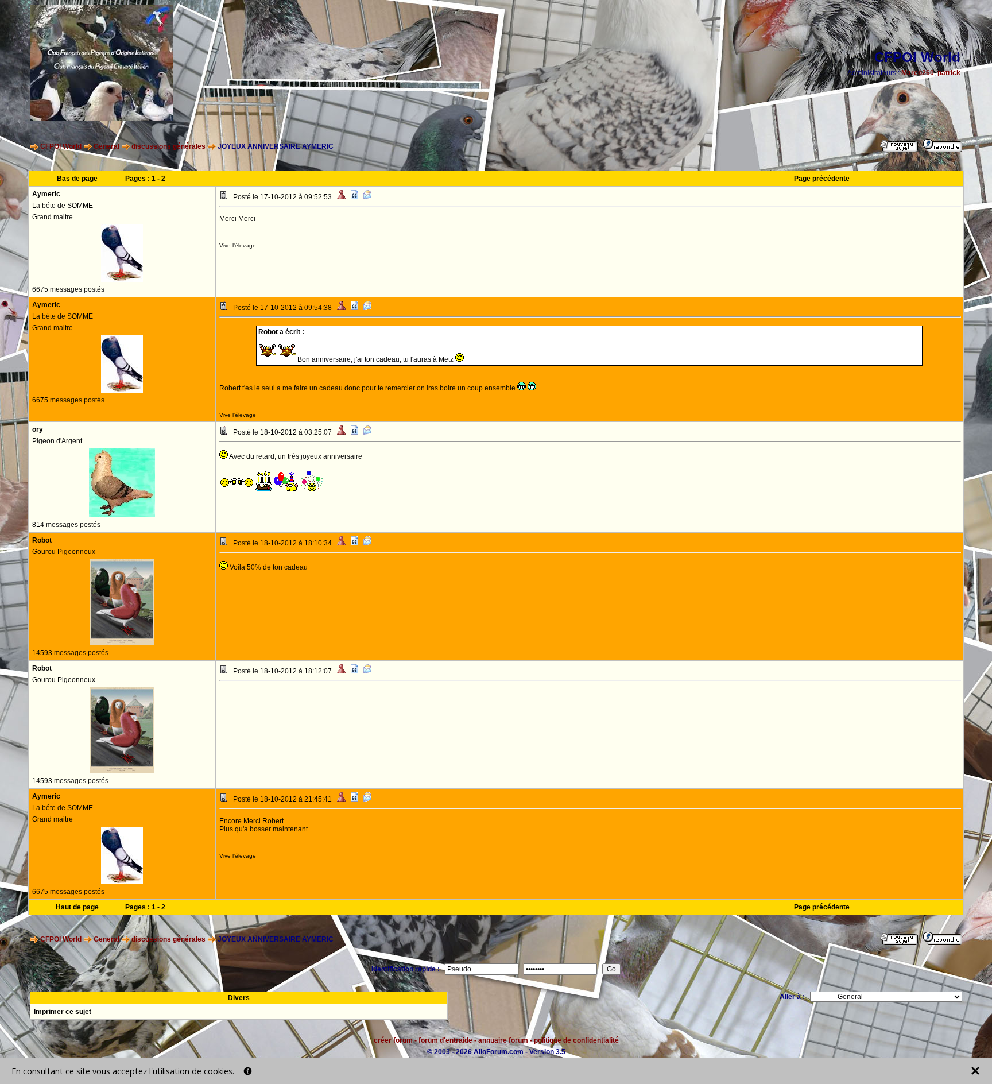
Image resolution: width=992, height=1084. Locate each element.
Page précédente (822, 179)
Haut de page (77, 907)
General (106, 146)
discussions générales (168, 146)
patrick (948, 73)
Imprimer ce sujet (62, 1012)
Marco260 (917, 73)
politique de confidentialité (576, 1040)
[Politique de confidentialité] (247, 1071)
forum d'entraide (445, 1040)
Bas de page (77, 179)
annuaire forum (503, 1040)
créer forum (393, 1040)
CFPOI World (61, 146)
